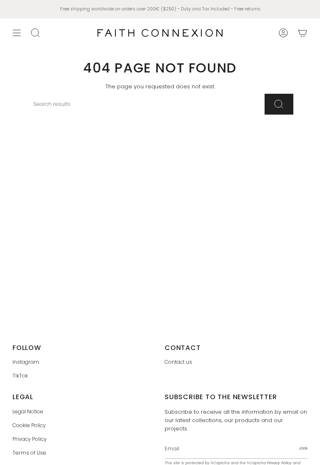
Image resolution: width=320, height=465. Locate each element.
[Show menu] (16, 32)
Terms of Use (29, 452)
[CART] (302, 32)
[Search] (279, 104)
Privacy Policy (29, 438)
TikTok (20, 375)
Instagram (25, 361)
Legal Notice (27, 411)
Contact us (178, 361)
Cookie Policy (29, 425)
